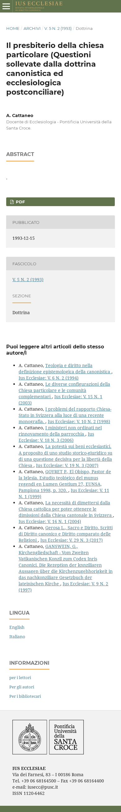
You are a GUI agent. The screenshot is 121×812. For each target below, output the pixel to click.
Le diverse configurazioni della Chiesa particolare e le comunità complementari (64, 390)
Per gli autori (21, 687)
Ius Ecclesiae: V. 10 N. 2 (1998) (79, 421)
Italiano (17, 637)
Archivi (32, 28)
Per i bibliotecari (25, 696)
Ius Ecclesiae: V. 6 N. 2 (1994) (48, 378)
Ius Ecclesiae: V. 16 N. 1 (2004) (50, 521)
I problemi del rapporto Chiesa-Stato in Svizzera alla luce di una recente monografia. (65, 415)
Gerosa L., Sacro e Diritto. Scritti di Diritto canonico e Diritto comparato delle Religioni (66, 534)
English (17, 627)
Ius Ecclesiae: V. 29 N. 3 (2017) (71, 540)
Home (13, 28)
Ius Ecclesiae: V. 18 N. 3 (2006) (56, 437)
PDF (20, 201)
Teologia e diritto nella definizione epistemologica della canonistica (65, 368)
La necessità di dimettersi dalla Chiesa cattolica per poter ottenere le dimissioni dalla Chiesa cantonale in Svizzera (66, 509)
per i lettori (20, 677)
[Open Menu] (6, 6)
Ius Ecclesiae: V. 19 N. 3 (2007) (67, 465)
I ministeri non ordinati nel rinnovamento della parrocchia (60, 431)
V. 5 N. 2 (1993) (58, 28)
